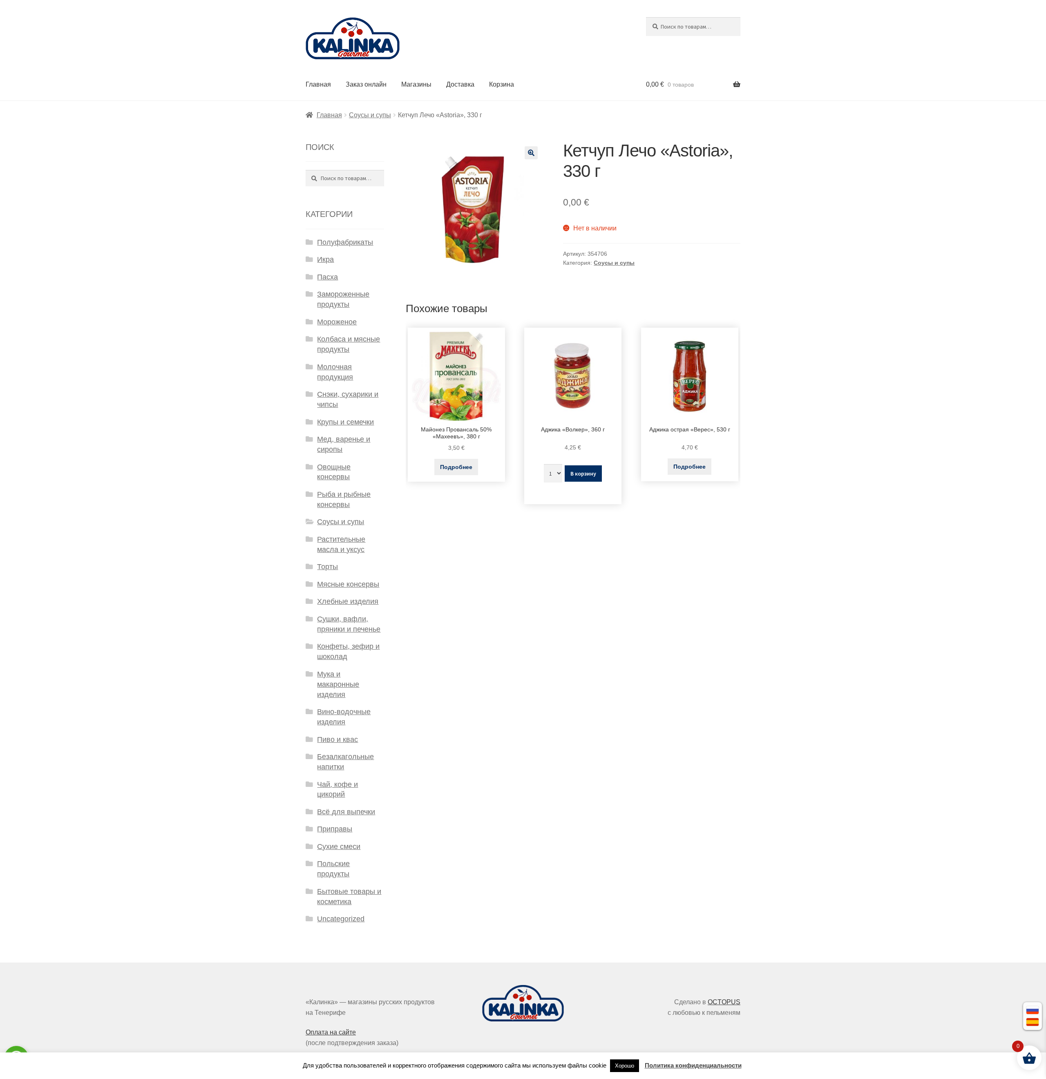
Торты (327, 567)
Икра (325, 259)
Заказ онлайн (366, 84)
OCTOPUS (724, 1002)
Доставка (460, 84)
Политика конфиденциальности (693, 1065)
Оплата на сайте (331, 1032)
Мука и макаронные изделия (338, 684)
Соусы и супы (370, 115)
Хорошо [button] (624, 1066)
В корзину (583, 473)
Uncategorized (340, 919)
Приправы (334, 829)
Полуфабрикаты (345, 242)
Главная (318, 84)
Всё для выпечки (346, 812)
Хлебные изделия (347, 601)
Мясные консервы (348, 584)
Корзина (501, 84)
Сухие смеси (338, 846)
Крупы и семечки (345, 422)
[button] (531, 152)
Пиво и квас (337, 739)
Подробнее (456, 467)
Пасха (327, 277)
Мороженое (337, 322)
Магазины (416, 84)
